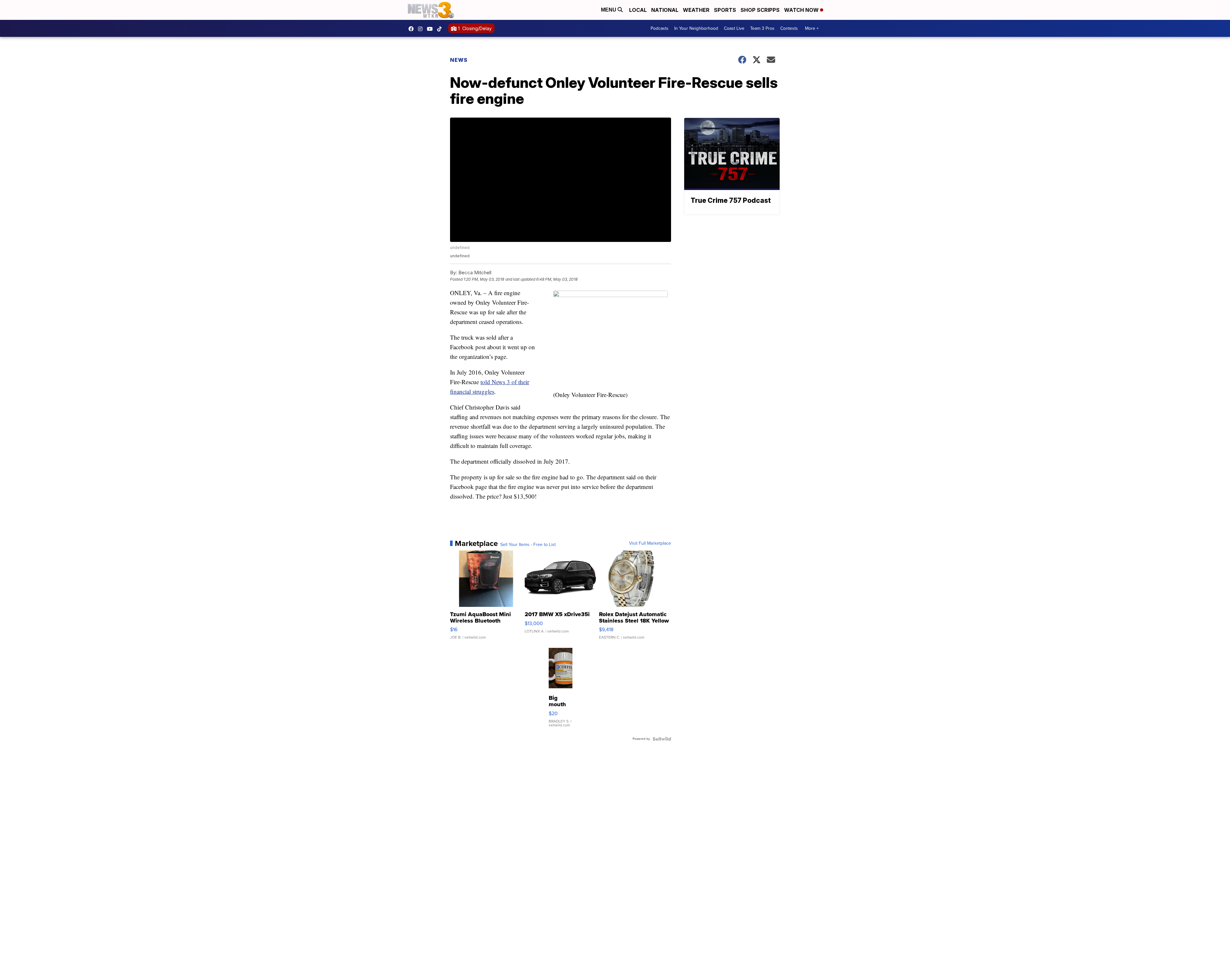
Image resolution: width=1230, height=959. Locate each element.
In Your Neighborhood (696, 28)
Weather (696, 10)
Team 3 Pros (762, 28)
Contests (789, 28)
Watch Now (802, 10)
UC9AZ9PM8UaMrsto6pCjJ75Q (431, 28)
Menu (609, 9)
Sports (725, 10)
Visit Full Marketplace (650, 543)
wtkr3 (422, 28)
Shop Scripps (760, 10)
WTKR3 (412, 28)
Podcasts (659, 28)
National (664, 10)
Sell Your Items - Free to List (528, 544)
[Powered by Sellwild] (661, 739)
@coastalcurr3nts (441, 28)
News (459, 60)
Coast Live (734, 28)
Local (638, 10)
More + (812, 28)
